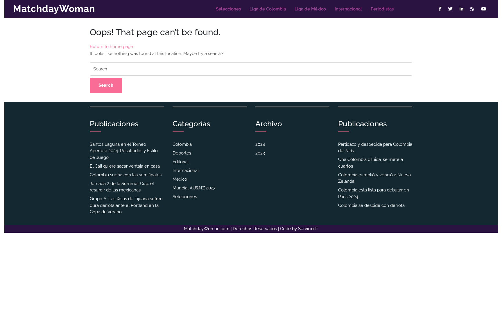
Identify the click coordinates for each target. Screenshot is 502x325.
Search (105, 85)
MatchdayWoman (54, 8)
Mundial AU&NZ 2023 (194, 188)
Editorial (181, 161)
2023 (260, 153)
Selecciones (228, 9)
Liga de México (310, 9)
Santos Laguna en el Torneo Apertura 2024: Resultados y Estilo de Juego (124, 151)
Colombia (182, 144)
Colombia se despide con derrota (371, 205)
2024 (260, 144)
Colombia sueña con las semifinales (126, 174)
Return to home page (111, 46)
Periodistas (382, 9)
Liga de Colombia (268, 9)
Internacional (348, 9)
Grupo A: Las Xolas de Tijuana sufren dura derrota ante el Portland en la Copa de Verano (126, 205)
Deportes (182, 153)
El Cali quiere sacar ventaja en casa (125, 166)
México (180, 179)
